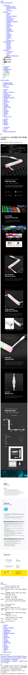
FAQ (8, 54)
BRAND (6, 12)
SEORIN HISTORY (12, 8)
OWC (8, 32)
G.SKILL (9, 13)
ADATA (9, 33)
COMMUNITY (7, 41)
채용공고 (9, 48)
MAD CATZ (10, 20)
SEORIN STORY (11, 6)
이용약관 (14, 661)
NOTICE (9, 43)
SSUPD (8, 23)
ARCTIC (9, 28)
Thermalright (10, 25)
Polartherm (9, 35)
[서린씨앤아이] (1, 1)
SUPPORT (6, 50)
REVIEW (9, 47)
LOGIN (5, 2)
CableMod (9, 29)
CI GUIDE (9, 10)
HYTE (8, 27)
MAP (8, 9)
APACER (9, 37)
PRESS (8, 44)
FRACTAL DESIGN (12, 16)
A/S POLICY (10, 51)
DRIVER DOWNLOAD (13, 55)
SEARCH (10, 2)
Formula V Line (10, 40)
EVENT (9, 46)
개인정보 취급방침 (5, 661)
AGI (8, 39)
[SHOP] (7, 58)
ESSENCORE (10, 31)
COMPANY (7, 5)
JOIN (2, 2)
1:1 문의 (9, 53)
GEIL (8, 14)
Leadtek (8, 36)
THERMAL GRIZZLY (12, 21)
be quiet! (9, 24)
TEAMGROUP (10, 18)
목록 (2, 583)
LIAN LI (9, 17)
